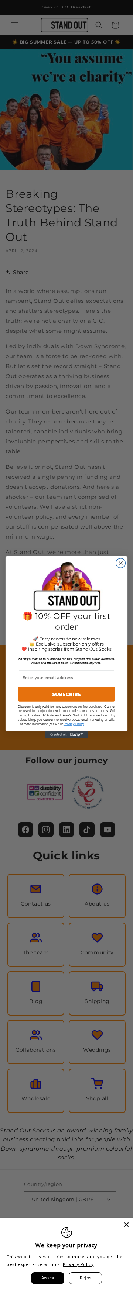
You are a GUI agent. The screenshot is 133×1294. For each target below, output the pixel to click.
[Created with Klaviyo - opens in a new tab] (66, 734)
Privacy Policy (78, 1264)
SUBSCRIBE (66, 694)
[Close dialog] (121, 563)
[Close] (126, 1224)
